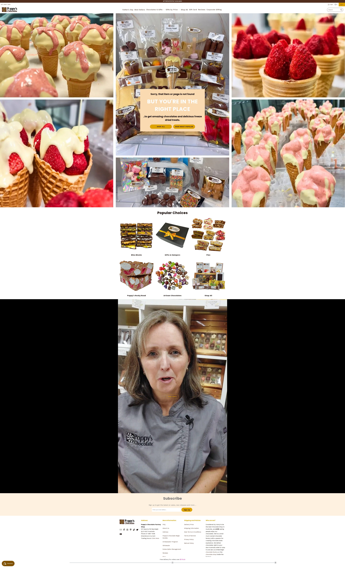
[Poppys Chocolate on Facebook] (124, 530)
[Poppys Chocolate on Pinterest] (130, 530)
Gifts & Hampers (172, 237)
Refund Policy (189, 543)
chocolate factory (212, 552)
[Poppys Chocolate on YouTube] (120, 534)
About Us (166, 528)
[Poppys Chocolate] (9, 9)
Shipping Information (191, 528)
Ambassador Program (170, 542)
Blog (164, 556)
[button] (155, 9)
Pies (208, 237)
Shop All (208, 278)
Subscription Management (172, 549)
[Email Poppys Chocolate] (120, 530)
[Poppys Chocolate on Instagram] (127, 530)
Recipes (165, 553)
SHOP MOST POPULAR (184, 127)
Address (165, 532)
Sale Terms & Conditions (192, 532)
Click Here (155, 538)
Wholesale (166, 545)
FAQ (164, 524)
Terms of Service (190, 536)
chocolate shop (211, 554)
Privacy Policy (189, 539)
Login (331, 4)
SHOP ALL (161, 127)
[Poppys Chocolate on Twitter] (137, 530)
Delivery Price (189, 524)
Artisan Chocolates (172, 278)
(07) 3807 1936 (5, 4)
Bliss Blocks (136, 237)
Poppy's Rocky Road (136, 278)
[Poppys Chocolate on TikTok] (134, 530)
